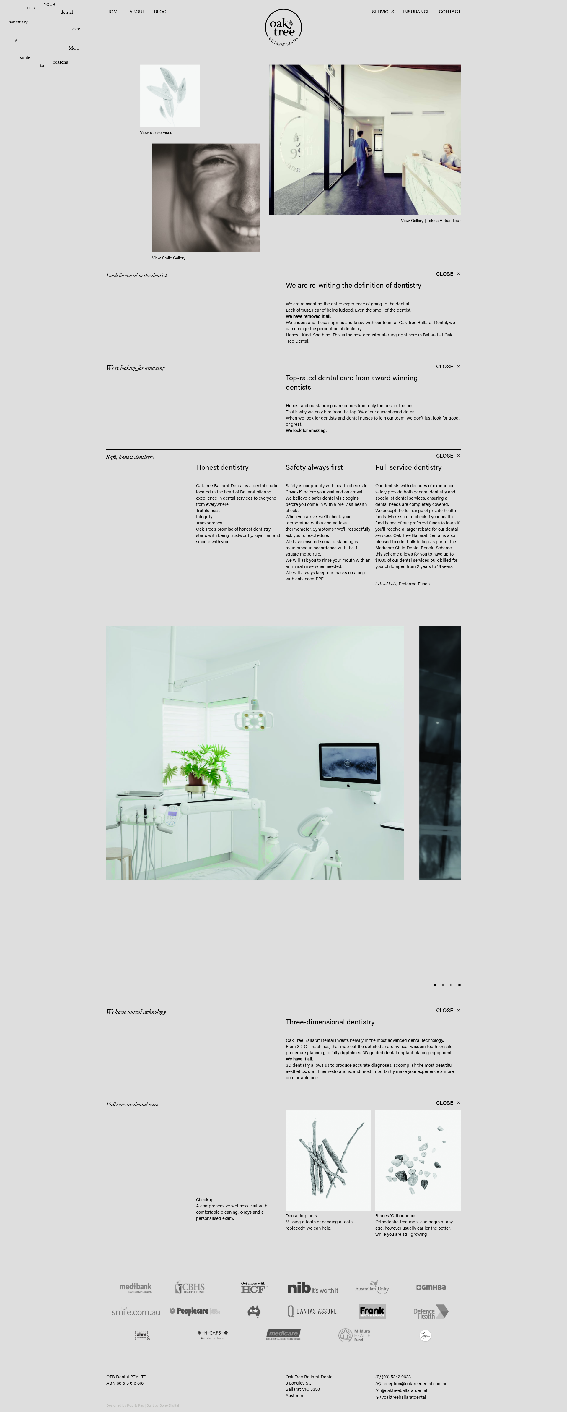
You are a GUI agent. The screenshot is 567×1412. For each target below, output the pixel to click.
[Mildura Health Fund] (354, 1335)
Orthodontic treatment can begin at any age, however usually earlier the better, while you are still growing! (414, 1227)
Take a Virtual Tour (444, 220)
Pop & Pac (135, 1405)
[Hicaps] (212, 1335)
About (137, 11)
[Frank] (372, 1311)
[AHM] (141, 1335)
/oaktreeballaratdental (400, 1397)
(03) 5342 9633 (393, 1376)
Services (383, 11)
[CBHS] (194, 1287)
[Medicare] (283, 1335)
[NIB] (313, 1288)
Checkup (205, 1215)
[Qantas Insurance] (313, 1312)
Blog (160, 11)
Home (113, 11)
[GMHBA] (431, 1287)
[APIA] (254, 1311)
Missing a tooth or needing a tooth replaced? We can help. (319, 1224)
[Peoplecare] (194, 1312)
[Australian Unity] (372, 1287)
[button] (148, 274)
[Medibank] (135, 1287)
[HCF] (254, 1287)
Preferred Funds (413, 583)
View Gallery (412, 220)
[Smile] (135, 1312)
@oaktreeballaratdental (401, 1390)
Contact (450, 11)
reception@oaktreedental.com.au (411, 1383)
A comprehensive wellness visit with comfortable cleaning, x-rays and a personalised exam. (231, 1227)
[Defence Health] (431, 1311)
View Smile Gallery (168, 257)
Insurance (416, 11)
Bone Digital (169, 1405)
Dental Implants (301, 1215)
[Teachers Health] (425, 1335)
